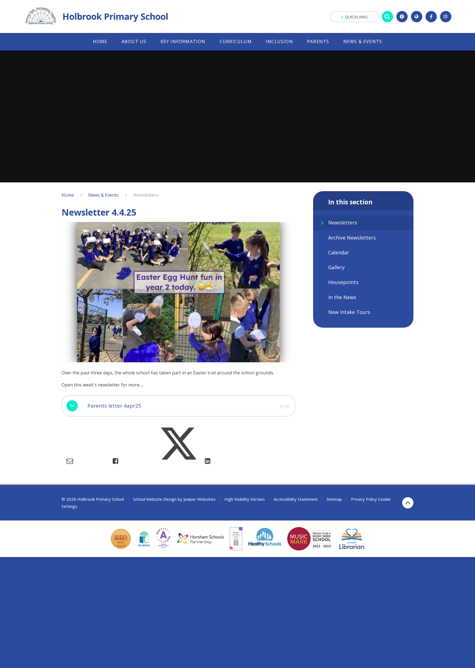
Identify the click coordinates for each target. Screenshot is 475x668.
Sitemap (334, 499)
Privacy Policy (364, 499)
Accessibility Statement (296, 499)
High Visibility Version (244, 499)
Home (68, 195)
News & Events (103, 195)
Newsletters (145, 195)
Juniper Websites (199, 499)
